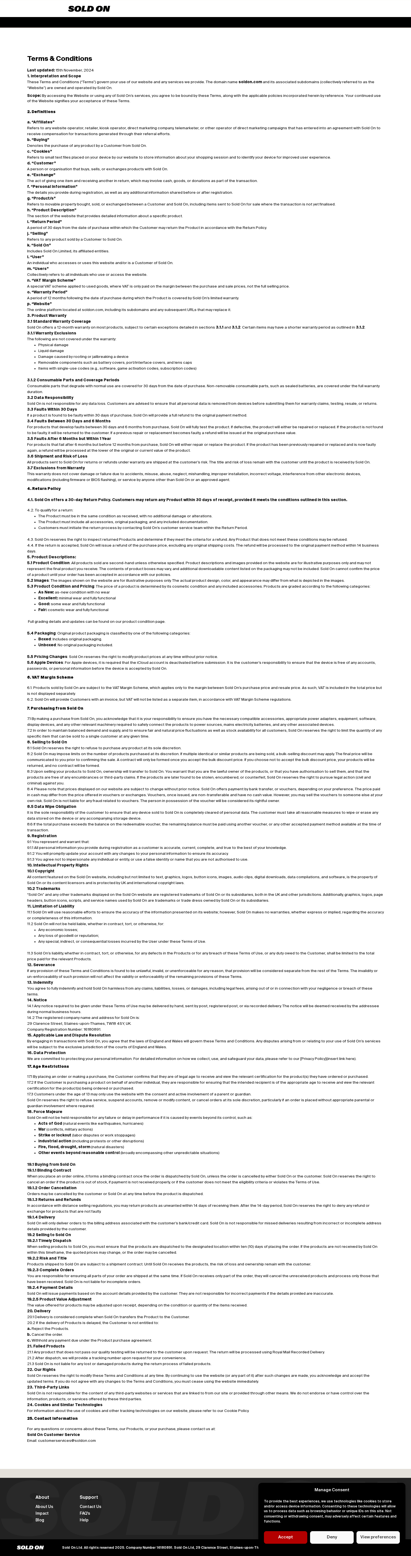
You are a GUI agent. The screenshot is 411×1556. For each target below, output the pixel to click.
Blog (40, 1520)
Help (84, 1520)
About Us (44, 1507)
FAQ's (85, 1514)
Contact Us (90, 1507)
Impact (42, 1514)
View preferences (378, 1537)
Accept (285, 1537)
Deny (332, 1537)
